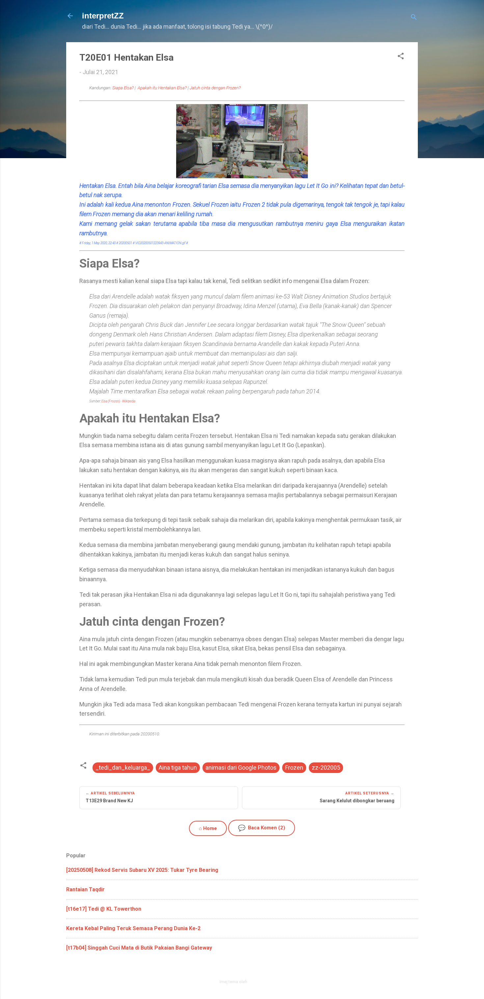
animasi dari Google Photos (241, 767)
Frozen (294, 767)
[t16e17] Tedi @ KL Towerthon (103, 909)
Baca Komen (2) (261, 827)
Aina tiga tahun (178, 767)
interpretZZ (103, 15)
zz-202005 (326, 767)
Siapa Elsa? (123, 87)
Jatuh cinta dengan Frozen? (215, 87)
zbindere (256, 981)
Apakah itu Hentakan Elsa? (162, 87)
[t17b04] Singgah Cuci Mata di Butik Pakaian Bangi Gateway (139, 948)
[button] (401, 57)
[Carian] (414, 18)
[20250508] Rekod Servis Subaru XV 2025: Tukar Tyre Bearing (142, 870)
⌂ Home (208, 828)
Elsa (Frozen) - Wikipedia (118, 401)
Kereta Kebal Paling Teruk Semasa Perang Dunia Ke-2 (133, 928)
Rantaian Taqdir (85, 889)
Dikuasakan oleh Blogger (246, 967)
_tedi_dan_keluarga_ (122, 767)
